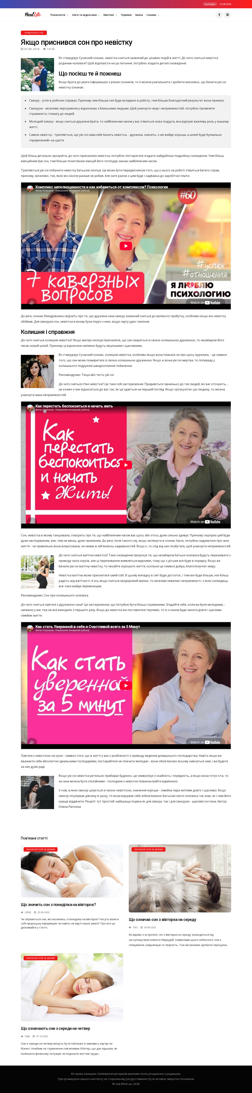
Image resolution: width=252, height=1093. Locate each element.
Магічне (109, 15)
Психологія (58, 15)
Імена (139, 15)
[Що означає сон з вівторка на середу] (180, 878)
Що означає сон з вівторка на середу (162, 919)
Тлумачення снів (34, 33)
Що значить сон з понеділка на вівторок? (58, 904)
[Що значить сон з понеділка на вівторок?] (72, 871)
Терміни (126, 15)
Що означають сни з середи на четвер (55, 1028)
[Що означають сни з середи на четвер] (72, 987)
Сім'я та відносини (84, 15)
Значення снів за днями (40, 849)
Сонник (151, 15)
